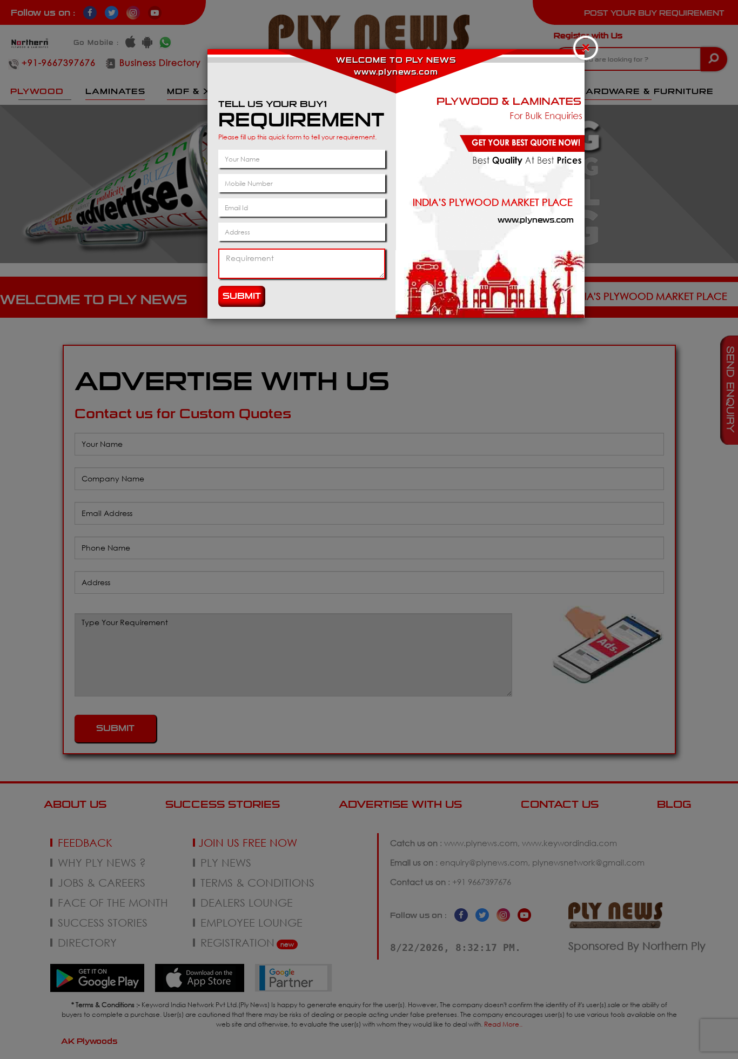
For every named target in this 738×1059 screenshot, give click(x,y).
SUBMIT (242, 296)
